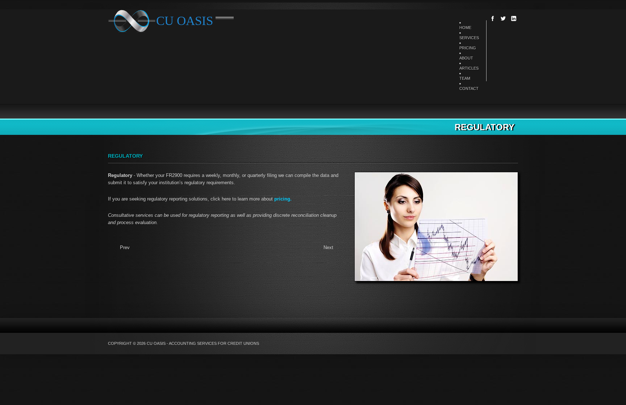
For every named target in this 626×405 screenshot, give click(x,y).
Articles (469, 68)
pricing (282, 199)
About (466, 58)
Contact (469, 88)
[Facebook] (492, 18)
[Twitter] (503, 18)
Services (469, 38)
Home (465, 27)
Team (464, 78)
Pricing (467, 48)
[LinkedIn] (513, 18)
